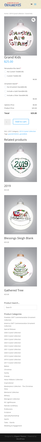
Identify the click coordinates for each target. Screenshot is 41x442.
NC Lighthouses (10, 402)
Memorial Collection (11, 392)
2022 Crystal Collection (12, 346)
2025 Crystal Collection (12, 336)
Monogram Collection (12, 399)
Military (7, 396)
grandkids (23, 134)
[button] (33, 20)
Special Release (10, 329)
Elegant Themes (20, 436)
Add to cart (20, 121)
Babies (6, 366)
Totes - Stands (9, 422)
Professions (8, 409)
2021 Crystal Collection (12, 349)
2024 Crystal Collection (12, 339)
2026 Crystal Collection (12, 333)
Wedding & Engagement (13, 426)
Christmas (8, 369)
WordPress (20, 439)
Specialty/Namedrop (11, 416)
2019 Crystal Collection (16, 13)
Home (6, 13)
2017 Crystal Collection (12, 363)
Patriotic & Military (11, 406)
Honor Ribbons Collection (13, 379)
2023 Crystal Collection (12, 343)
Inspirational (8, 383)
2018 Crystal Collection (12, 359)
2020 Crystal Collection (12, 353)
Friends (7, 376)
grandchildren (13, 134)
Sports (6, 419)
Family (6, 373)
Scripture (7, 412)
